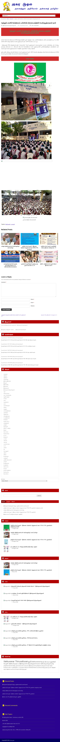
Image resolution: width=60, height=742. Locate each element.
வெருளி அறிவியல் (7, 470)
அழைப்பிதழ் (6, 379)
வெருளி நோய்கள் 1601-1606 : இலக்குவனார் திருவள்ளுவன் (12, 356)
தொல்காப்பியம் (6, 433)
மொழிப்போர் (6, 465)
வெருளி (5, 468)
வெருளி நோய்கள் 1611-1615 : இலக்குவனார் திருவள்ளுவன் (12, 344)
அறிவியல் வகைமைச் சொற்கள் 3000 (14, 669)
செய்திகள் (6, 419)
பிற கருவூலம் (6, 451)
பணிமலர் (5, 440)
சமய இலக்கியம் (7, 418)
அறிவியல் (5, 377)
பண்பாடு (5, 442)
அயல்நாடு (5, 374)
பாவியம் (5, 447)
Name (32, 299)
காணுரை (5, 409)
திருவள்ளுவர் (47, 664)
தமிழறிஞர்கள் (6, 423)
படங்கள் (5, 439)
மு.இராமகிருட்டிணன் (8, 460)
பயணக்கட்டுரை (7, 444)
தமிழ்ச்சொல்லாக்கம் (8, 665)
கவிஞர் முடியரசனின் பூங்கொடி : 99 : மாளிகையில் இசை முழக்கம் (27, 630)
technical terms (33, 667)
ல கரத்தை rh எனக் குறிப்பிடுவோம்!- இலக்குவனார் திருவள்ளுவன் (27, 593)
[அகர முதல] (30, 10)
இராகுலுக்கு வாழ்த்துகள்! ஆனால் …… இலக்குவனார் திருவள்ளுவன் (13, 329)
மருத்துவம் (6, 458)
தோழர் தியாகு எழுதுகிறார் (48, 662)
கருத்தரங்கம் (6, 402)
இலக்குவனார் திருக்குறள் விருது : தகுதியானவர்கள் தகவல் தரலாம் (16, 506)
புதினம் (5, 453)
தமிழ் (52, 664)
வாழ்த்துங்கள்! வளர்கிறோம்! (7, 726)
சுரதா (5, 669)
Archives (3, 479)
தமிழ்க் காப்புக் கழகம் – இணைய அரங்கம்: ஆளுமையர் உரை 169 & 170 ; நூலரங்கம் (29, 248)
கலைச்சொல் (40, 667)
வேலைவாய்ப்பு (6, 472)
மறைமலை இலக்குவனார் (30, 665)
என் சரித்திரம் (52, 667)
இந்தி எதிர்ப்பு (6, 384)
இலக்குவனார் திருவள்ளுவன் (9, 25)
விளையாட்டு (6, 466)
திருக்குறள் (6, 426)
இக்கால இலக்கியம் (7, 381)
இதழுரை (5, 383)
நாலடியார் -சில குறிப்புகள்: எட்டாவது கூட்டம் (48, 314)
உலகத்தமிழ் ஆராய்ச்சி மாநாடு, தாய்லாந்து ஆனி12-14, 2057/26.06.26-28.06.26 (10, 265)
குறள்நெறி (6, 412)
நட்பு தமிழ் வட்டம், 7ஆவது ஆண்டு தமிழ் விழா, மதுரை (24, 546)
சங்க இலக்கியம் (7, 416)
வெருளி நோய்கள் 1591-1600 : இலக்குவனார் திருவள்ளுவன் (12, 362)
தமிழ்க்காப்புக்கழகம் (41, 665)
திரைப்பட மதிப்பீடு (7, 428)
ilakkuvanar (36, 662)
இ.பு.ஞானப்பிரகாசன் (19, 665)
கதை (5, 400)
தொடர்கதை (6, 432)
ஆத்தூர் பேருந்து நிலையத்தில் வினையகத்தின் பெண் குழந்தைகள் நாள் (13, 315)
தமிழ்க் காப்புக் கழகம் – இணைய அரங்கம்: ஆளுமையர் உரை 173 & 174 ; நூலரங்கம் (20, 512)
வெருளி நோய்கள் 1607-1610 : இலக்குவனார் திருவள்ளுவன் (12, 350)
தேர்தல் (5, 430)
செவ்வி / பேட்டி (6, 421)
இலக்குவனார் (6, 388)
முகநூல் (13, 224)
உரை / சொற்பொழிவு (7, 395)
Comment (3, 282)
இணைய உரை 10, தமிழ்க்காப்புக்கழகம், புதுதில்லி (13, 514)
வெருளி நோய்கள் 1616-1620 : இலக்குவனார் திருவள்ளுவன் (12, 337)
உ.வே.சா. (10, 667)
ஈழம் (4, 391)
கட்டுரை (5, 398)
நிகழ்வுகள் (11, 18)
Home (8, 18)
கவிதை (5, 407)
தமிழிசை (5, 425)
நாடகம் (5, 435)
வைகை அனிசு (40, 664)
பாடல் (5, 445)
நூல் (30, 661)
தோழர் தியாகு (46, 667)
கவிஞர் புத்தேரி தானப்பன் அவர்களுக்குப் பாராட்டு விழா (14, 510)
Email (32, 302)
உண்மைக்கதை (6, 393)
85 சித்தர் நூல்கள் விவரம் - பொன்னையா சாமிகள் (11, 717)
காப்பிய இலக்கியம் (7, 411)
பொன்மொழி (6, 456)
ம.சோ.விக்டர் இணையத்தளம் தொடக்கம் (10, 723)
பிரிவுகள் (13, 501)
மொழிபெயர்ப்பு (6, 463)
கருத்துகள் (8, 501)
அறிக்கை (5, 376)
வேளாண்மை (6, 473)
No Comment (35, 25)
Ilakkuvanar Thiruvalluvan (16, 661)
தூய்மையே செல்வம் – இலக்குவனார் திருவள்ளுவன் (24, 623)
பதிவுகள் (3, 501)
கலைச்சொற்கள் (7, 405)
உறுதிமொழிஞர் (6, 397)
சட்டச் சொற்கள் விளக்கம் (23, 667)
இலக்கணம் (6, 386)
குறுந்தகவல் (6, 414)
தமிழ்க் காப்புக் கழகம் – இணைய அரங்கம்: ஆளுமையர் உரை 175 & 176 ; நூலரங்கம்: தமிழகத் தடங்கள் (23, 508)
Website (32, 305)
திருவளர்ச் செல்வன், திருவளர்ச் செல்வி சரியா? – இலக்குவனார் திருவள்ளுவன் (30, 586)
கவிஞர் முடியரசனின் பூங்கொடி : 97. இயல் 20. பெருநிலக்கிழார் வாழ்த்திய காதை (31, 645)
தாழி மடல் (17, 664)
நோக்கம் (4, 720)
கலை (5, 404)
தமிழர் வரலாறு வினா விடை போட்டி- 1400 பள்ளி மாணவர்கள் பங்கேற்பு (15, 729)
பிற (4, 449)
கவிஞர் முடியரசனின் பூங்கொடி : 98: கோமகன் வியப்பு (24, 638)
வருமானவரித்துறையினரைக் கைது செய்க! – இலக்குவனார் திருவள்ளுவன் (14, 325)
